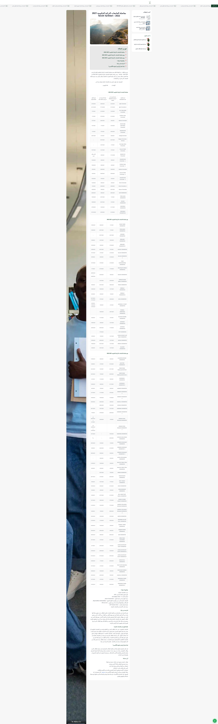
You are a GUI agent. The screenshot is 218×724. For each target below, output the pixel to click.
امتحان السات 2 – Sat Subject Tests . (119, 596)
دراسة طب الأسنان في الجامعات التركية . (119, 606)
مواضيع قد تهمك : (121, 60)
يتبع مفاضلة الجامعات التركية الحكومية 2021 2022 (113, 55)
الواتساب (113, 85)
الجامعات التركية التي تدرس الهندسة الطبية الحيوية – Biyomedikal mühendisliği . (110, 600)
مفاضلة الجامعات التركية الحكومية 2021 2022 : (114, 52)
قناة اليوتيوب (105, 85)
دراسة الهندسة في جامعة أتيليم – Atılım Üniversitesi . (116, 598)
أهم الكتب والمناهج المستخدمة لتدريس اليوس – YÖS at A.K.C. (114, 602)
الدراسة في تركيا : (121, 63)
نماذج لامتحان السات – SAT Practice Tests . (118, 604)
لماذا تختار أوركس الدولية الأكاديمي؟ (117, 66)
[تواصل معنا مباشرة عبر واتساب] (215, 721)
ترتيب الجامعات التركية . (123, 592)
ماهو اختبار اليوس (124, 633)
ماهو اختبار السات (116, 633)
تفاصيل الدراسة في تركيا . (105, 641)
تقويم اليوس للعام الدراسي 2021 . (121, 594)
